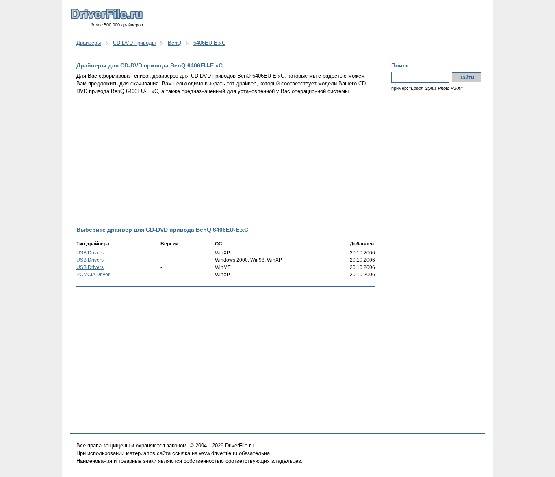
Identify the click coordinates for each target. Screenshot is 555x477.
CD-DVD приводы (134, 43)
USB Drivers (90, 253)
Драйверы (88, 43)
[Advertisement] (225, 160)
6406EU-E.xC (209, 43)
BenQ (174, 43)
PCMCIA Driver (93, 275)
